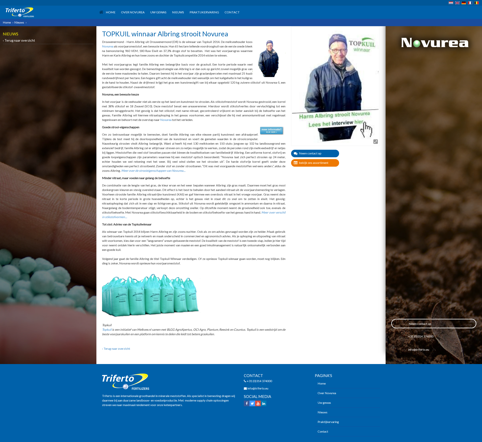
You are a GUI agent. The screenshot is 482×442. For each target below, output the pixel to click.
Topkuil (106, 329)
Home (110, 12)
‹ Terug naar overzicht (19, 40)
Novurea (107, 46)
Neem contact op (310, 153)
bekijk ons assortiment (313, 162)
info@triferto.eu (418, 349)
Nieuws (178, 12)
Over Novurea (133, 12)
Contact (232, 12)
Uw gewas (158, 12)
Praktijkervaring (204, 12)
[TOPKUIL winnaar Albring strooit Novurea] (335, 85)
